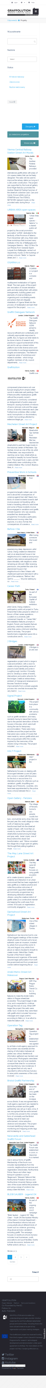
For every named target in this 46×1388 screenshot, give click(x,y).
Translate (20, 1368)
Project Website (7, 1303)
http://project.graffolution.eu (28, 1349)
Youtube (10, 1362)
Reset (11, 102)
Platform (16, 1303)
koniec (12, 1262)
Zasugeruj (29, 127)
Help (32, 2)
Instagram (11, 1358)
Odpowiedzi (12, 20)
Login (16, 2)
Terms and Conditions (28, 1303)
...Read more (22, 258)
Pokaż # (35, 1272)
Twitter (9, 1354)
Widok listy (28, 143)
